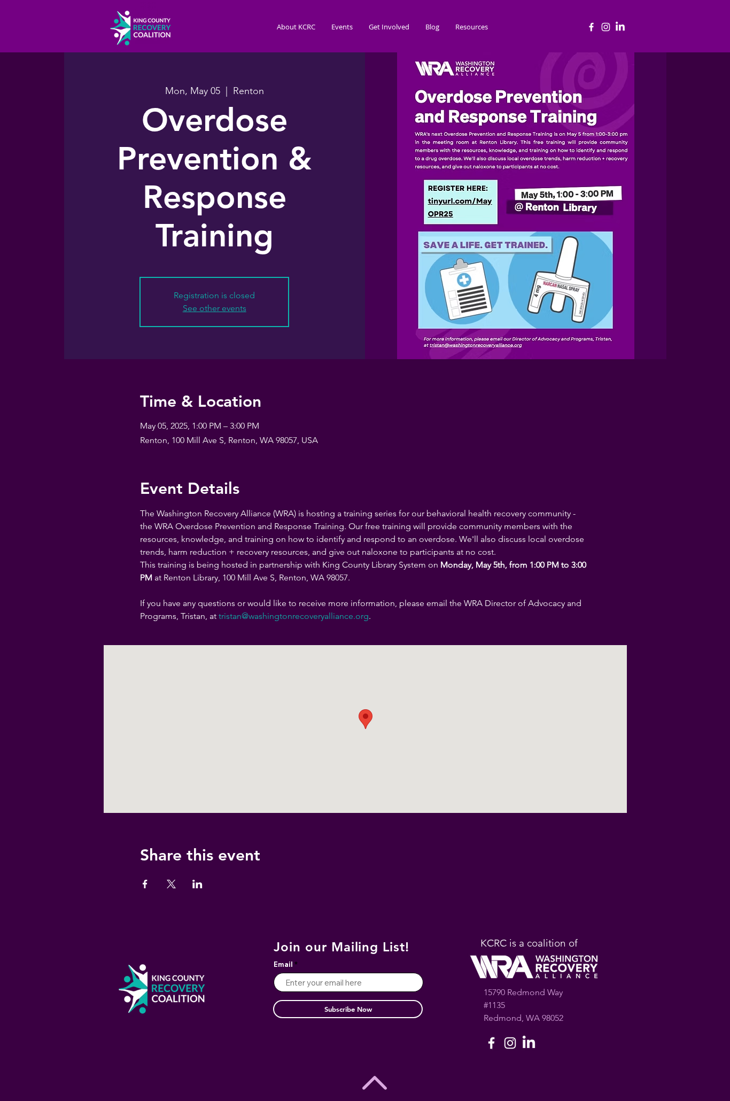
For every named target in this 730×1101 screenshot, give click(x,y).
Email (283, 964)
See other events (214, 308)
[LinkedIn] (620, 27)
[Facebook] (591, 27)
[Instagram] (605, 27)
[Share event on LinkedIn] (197, 884)
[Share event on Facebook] (145, 884)
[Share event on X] (171, 884)
